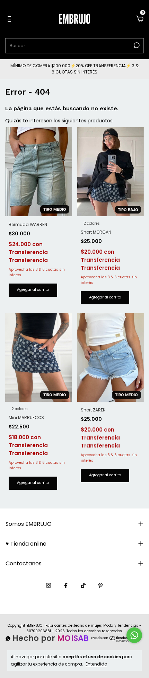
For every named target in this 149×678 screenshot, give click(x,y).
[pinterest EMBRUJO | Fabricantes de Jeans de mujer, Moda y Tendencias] (100, 585)
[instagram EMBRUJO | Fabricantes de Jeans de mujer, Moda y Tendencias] (48, 585)
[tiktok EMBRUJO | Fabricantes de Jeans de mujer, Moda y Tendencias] (83, 585)
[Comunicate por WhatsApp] (134, 635)
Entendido (96, 664)
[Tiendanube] (112, 642)
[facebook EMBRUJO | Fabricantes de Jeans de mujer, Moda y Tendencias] (66, 585)
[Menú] (10, 19)
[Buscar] (136, 45)
